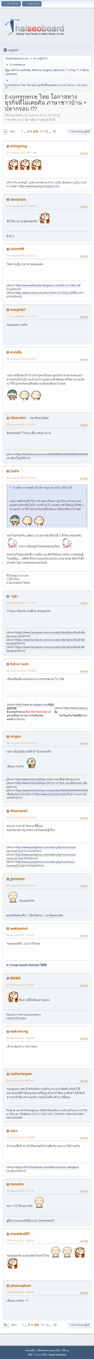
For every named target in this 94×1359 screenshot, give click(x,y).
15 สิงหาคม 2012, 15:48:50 (20, 1137)
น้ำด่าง (10, 236)
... (25, 131)
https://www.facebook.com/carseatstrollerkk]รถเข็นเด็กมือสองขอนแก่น (45, 634)
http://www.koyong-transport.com (39, 186)
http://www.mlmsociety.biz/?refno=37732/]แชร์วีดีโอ (47, 293)
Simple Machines (57, 1354)
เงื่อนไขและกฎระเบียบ (48, 1350)
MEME (15, 978)
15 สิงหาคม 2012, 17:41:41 (20, 1190)
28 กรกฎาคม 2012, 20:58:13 (21, 885)
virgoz (15, 736)
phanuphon (20, 1285)
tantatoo (18, 199)
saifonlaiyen (21, 1073)
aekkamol (19, 928)
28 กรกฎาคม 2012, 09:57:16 (21, 424)
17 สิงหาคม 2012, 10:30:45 (20, 1292)
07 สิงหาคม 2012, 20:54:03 (20, 984)
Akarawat (19, 810)
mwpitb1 (18, 309)
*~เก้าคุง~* (72, 70)
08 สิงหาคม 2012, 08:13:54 (20, 1080)
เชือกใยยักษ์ (35, 915)
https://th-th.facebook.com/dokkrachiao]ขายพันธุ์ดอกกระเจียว (42, 1169)
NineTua (37, 70)
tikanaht (18, 417)
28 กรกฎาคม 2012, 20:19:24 (21, 743)
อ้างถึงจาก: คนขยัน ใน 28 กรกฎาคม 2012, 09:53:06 (42, 487)
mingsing (18, 146)
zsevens (17, 1184)
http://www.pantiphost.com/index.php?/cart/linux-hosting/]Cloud (40, 863)
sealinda (25, 70)
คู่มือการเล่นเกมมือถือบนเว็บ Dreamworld (30, 1220)
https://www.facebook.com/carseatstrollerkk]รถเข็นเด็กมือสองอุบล (45, 649)
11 (41, 131)
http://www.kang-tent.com (50, 794)
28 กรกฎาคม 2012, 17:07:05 (21, 602)
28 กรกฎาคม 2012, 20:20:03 (21, 817)
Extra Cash (19, 664)
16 (54, 131)
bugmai (47, 70)
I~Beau (84, 70)
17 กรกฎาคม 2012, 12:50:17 (21, 255)
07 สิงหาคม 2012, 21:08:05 (20, 1038)
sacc (14, 1130)
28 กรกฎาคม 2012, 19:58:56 (21, 670)
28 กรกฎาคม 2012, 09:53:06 (21, 358)
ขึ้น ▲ (66, 1350)
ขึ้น (5, 1325)
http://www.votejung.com (79, 708)
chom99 (17, 248)
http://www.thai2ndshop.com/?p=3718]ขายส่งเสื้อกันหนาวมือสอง (46, 785)
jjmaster (17, 878)
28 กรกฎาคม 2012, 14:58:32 (21, 477)
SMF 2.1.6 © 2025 (37, 1354)
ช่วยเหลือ (30, 1350)
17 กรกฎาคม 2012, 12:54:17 (21, 316)
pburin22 (59, 70)
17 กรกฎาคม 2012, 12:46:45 (21, 206)
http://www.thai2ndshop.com (33, 779)
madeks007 (20, 1233)
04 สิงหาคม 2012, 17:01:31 (20, 935)
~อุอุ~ (14, 596)
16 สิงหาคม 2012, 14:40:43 (20, 1240)
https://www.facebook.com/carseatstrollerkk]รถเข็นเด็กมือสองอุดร (45, 641)
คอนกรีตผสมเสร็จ (16, 915)
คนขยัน (16, 352)
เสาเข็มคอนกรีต (54, 915)
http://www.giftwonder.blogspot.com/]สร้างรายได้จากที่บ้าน (43, 287)
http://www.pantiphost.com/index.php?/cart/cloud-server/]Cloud (41, 849)
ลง (5, 131)
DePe (14, 471)
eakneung (19, 1031)
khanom (11, 74)
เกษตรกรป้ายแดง (16, 1018)
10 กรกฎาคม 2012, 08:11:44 (21, 152)
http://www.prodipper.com (31, 704)
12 (46, 131)
